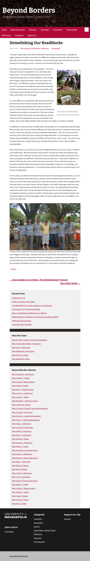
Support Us (32, 35)
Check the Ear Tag (18, 298)
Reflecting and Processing (21, 321)
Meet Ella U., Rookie (19, 504)
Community (57, 30)
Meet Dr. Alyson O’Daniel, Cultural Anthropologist (30, 408)
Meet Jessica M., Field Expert (22, 427)
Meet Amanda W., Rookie (21, 359)
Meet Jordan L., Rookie (20, 397)
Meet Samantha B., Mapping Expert (25, 450)
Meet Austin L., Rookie (20, 484)
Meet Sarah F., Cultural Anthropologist (26, 420)
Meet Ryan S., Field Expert (21, 424)
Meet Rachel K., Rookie (20, 439)
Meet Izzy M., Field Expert (21, 477)
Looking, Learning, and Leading (23, 302)
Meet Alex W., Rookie (19, 469)
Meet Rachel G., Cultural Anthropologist (26, 416)
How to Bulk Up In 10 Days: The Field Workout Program (39, 279)
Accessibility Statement (19, 556)
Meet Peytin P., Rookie (20, 355)
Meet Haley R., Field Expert (22, 431)
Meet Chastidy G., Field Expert (23, 374)
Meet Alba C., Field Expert (21, 462)
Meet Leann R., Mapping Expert (23, 382)
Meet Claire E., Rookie (20, 496)
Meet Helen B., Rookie (20, 386)
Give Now (67, 519)
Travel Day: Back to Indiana (22, 324)
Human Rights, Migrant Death (44, 530)
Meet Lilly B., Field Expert (21, 347)
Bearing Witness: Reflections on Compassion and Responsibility (35, 317)
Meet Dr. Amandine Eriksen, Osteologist (26, 344)
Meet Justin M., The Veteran (22, 412)
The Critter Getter (70, 283)
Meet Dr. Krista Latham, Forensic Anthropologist (29, 340)
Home (4, 30)
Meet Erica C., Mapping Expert (23, 389)
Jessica (13, 269)
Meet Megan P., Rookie (20, 465)
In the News (9, 531)
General (36, 526)
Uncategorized (39, 542)
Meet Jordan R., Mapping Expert (23, 488)
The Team (33, 30)
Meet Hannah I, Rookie (20, 500)
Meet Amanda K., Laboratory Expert (25, 401)
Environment (71, 30)
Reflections (6, 35)
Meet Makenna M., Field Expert (23, 351)
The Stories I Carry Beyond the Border (26, 309)
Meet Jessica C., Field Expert (22, 393)
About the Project (18, 30)
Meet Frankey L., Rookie (21, 378)
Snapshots (19, 35)
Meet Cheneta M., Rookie (21, 405)
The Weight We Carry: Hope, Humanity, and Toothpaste (32, 305)
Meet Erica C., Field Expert (21, 435)
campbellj (56, 48)
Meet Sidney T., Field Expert (22, 454)
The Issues (45, 30)
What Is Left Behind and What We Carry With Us (29, 313)
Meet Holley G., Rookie (20, 446)
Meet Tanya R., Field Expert (22, 473)
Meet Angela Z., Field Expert (22, 443)
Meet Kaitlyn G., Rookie (20, 492)
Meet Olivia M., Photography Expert (25, 481)
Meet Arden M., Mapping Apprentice (25, 458)
